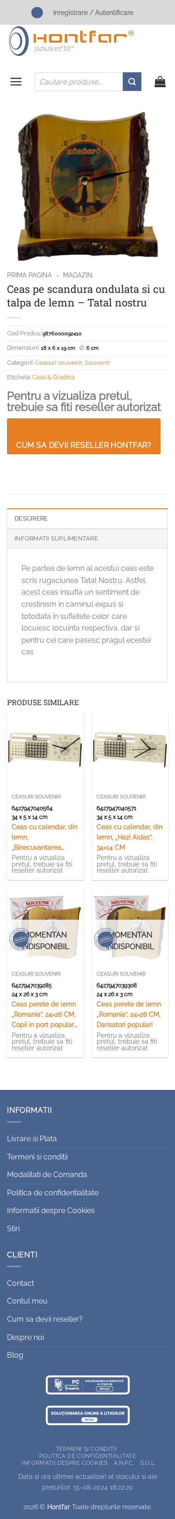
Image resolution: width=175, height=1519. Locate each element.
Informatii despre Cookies (51, 1210)
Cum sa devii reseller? (45, 1319)
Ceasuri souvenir (58, 362)
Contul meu (27, 1301)
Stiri (13, 1228)
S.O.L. (148, 1462)
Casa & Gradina (53, 377)
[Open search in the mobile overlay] (87, 81)
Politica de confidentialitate (52, 1192)
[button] (16, 81)
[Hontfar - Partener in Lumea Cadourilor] (71, 41)
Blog (15, 1355)
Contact (20, 1283)
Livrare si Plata (32, 1138)
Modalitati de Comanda (47, 1174)
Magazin (77, 275)
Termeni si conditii (37, 1156)
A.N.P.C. (124, 1462)
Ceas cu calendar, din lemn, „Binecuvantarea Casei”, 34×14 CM (44, 838)
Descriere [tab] (31, 518)
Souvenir (98, 362)
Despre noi (25, 1337)
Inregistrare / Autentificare (93, 12)
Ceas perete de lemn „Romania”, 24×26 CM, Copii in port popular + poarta (44, 1015)
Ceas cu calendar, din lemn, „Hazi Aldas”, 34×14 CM (129, 837)
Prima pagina (29, 275)
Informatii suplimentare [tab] (56, 538)
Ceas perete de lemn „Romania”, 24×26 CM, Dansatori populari (129, 1014)
